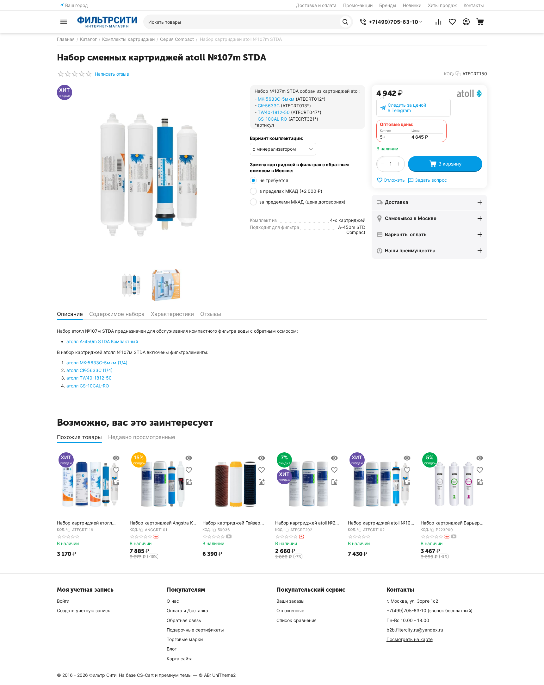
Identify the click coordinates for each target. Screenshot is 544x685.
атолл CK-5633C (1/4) (89, 370)
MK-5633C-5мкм (276, 99)
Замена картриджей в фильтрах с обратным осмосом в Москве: (299, 167)
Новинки (412, 5)
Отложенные (290, 610)
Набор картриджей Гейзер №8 (231, 523)
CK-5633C (269, 105)
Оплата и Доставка (187, 610)
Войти (63, 601)
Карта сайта (180, 658)
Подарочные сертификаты (195, 629)
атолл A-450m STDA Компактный (102, 341)
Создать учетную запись (83, 610)
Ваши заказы (290, 601)
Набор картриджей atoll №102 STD (380, 523)
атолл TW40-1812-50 (89, 377)
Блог (171, 648)
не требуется (274, 180)
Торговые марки (185, 639)
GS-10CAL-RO (272, 119)
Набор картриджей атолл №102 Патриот (84, 523)
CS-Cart (145, 675)
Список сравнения (296, 620)
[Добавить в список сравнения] (116, 482)
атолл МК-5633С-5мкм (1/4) (96, 362)
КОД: (449, 73)
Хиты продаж (442, 5)
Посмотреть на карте (409, 639)
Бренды (387, 5)
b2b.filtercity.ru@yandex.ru (414, 629)
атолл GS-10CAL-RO (87, 385)
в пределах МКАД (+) (290, 191)
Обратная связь (184, 620)
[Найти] (345, 22)
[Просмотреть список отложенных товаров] (452, 22)
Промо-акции (358, 5)
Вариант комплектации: (276, 138)
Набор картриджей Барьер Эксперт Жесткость (450, 523)
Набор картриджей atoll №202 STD (308, 523)
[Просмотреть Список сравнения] (438, 22)
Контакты (474, 5)
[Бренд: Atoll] (469, 93)
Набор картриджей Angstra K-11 (162, 523)
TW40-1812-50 (274, 112)
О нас (173, 601)
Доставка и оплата (316, 5)
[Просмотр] (116, 458)
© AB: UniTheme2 (217, 675)
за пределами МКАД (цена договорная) (303, 201)
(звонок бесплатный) (429, 610)
